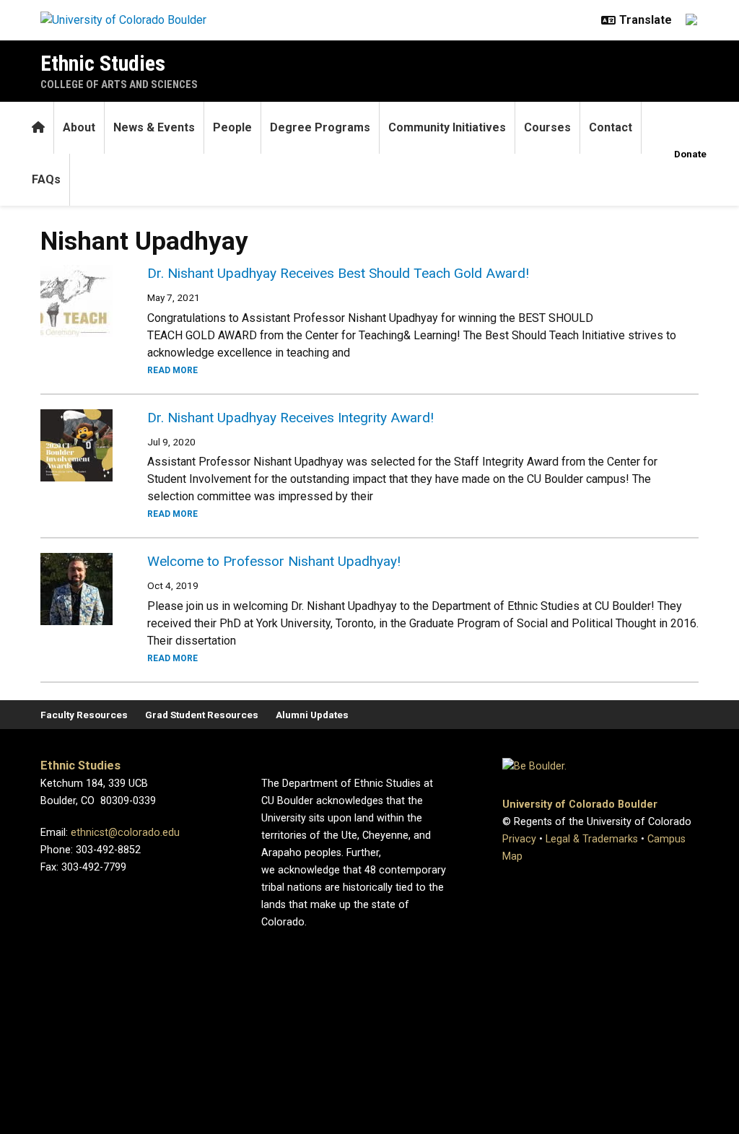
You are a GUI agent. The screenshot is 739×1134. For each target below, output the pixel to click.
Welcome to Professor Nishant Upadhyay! (274, 561)
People (232, 127)
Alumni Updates (312, 714)
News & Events (154, 127)
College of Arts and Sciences (119, 84)
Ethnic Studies (102, 63)
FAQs (46, 179)
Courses (547, 127)
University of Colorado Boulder (579, 804)
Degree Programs (320, 127)
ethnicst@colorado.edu (125, 832)
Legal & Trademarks (592, 839)
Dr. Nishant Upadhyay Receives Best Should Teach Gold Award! (338, 273)
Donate (690, 154)
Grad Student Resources (201, 714)
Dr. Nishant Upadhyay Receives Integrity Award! (290, 417)
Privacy (519, 839)
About (79, 127)
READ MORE (172, 370)
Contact (610, 127)
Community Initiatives (447, 127)
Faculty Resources (84, 714)
